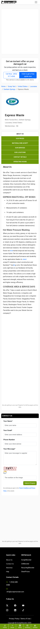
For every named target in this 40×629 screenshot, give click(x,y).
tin (14, 265)
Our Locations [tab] (20, 152)
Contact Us (10, 564)
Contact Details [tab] (20, 157)
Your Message (9, 449)
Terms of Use (25, 619)
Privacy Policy (14, 619)
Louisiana (33, 86)
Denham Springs (9, 89)
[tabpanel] (20, 264)
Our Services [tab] (20, 148)
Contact (35, 627)
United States (23, 86)
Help (7, 572)
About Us (9, 560)
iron (11, 251)
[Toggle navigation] (36, 2)
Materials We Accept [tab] (20, 143)
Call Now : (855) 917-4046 (11, 75)
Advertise (9, 568)
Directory (27, 627)
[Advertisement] (20, 31)
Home (3, 86)
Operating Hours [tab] (20, 161)
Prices (12, 627)
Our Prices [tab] (20, 138)
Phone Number (9, 440)
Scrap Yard (11, 86)
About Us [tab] (20, 134)
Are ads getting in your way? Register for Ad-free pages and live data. (20, 406)
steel (24, 259)
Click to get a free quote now (28, 75)
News (20, 627)
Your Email (7, 430)
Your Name (8, 421)
